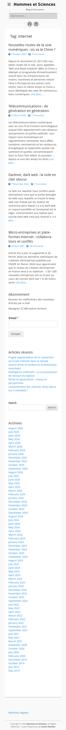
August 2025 (15, 472)
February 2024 (16, 538)
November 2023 (17, 549)
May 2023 (14, 571)
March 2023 (15, 578)
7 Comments (37, 115)
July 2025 (13, 476)
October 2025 (16, 465)
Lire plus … (37, 94)
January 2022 (16, 623)
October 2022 (16, 597)
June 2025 (14, 479)
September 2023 (18, 556)
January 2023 (16, 586)
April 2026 (14, 443)
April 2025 (14, 487)
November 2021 (17, 626)
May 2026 (14, 439)
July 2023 (13, 564)
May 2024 (14, 527)
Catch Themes (48, 726)
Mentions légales (18, 712)
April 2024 (14, 531)
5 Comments (38, 54)
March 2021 (15, 641)
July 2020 (13, 652)
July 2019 (13, 667)
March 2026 (15, 446)
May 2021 (14, 637)
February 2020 (16, 656)
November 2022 (17, 593)
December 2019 (17, 659)
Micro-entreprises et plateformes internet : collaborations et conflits (30, 237)
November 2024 (17, 505)
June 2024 (14, 523)
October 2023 (16, 553)
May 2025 (14, 483)
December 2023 (17, 545)
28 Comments (36, 246)
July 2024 (13, 520)
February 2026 (16, 450)
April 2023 (14, 575)
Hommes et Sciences (34, 4)
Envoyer (16, 334)
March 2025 (15, 490)
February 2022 (16, 619)
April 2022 (14, 611)
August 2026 (15, 428)
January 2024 (16, 542)
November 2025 (17, 461)
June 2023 (14, 567)
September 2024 (18, 512)
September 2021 (18, 630)
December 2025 (17, 457)
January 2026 (16, 454)
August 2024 (15, 516)
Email (14, 318)
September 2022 (18, 600)
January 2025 (16, 498)
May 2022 (14, 608)
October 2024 (16, 509)
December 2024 (17, 501)
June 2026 (14, 435)
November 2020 (17, 645)
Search (12, 402)
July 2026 (13, 431)
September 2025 (18, 468)
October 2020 (16, 648)
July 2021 (13, 634)
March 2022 (15, 615)
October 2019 (16, 663)
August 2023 (15, 560)
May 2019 (14, 670)
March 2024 (15, 534)
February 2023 (16, 582)
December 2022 (17, 589)
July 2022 (13, 604)
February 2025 (16, 494)
